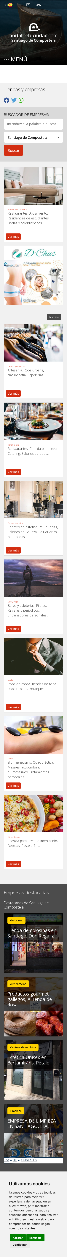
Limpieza (16, 1111)
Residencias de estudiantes (28, 218)
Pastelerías (29, 845)
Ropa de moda (19, 684)
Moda (10, 680)
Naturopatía (17, 375)
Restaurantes (18, 213)
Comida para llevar (43, 448)
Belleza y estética (15, 523)
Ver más (13, 237)
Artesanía (15, 370)
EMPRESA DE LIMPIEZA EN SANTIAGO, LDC (31, 1123)
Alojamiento (38, 213)
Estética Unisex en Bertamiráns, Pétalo (28, 1060)
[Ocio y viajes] (33, 578)
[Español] (8, 5)
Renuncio (35, 1237)
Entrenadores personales (27, 615)
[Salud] (33, 735)
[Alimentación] (33, 813)
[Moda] (33, 656)
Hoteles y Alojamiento (17, 209)
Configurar (20, 1244)
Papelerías (35, 375)
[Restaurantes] (33, 421)
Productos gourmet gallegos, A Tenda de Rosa (29, 999)
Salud (10, 758)
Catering (14, 453)
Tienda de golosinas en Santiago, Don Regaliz (31, 933)
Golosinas (16, 920)
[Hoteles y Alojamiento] (33, 186)
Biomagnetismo (19, 762)
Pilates (41, 605)
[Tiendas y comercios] (33, 343)
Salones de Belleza (22, 532)
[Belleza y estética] (33, 499)
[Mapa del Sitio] (38, 4)
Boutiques (36, 688)
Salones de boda (34, 453)
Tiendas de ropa (44, 684)
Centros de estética (22, 527)
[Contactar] (28, 4)
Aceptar (18, 1237)
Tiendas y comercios (16, 366)
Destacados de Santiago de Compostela (26, 905)
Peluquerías (48, 527)
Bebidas (14, 845)
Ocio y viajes (13, 602)
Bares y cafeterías (21, 605)
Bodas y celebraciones (25, 223)
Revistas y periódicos (23, 610)
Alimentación (14, 837)
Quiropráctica (43, 762)
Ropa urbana (33, 370)
